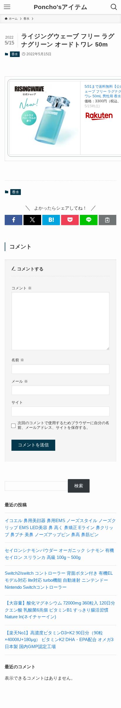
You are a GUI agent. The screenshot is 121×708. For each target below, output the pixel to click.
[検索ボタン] (114, 7)
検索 (78, 485)
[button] (13, 220)
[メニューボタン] (7, 7)
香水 (14, 54)
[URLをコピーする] (107, 220)
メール (19, 381)
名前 (17, 360)
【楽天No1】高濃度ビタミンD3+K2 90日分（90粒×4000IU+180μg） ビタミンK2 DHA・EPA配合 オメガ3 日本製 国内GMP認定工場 (59, 640)
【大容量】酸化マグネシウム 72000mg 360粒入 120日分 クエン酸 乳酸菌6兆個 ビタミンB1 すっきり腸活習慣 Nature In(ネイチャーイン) (60, 610)
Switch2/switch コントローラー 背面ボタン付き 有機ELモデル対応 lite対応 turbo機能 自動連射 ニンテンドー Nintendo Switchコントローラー (59, 580)
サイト (17, 402)
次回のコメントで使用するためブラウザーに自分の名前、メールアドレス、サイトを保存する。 (63, 425)
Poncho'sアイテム (61, 7)
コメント (21, 288)
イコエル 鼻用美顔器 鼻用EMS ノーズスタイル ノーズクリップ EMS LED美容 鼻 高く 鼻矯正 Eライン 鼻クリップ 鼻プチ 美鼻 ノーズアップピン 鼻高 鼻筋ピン (60, 527)
